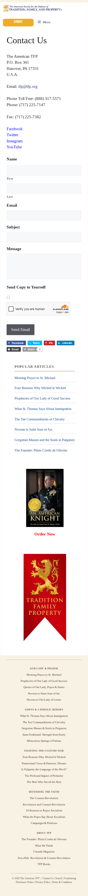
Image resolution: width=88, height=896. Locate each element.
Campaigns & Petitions (44, 823)
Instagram (15, 141)
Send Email (20, 329)
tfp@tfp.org (28, 86)
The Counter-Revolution (44, 798)
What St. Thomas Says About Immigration (43, 409)
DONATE (18, 21)
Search (58, 878)
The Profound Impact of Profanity (44, 775)
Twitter (12, 135)
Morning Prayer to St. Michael (35, 377)
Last (10, 196)
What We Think (44, 845)
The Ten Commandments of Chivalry (40, 419)
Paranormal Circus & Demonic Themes (44, 763)
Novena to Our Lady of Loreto (44, 699)
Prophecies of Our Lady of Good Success (42, 398)
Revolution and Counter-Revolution (44, 804)
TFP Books (44, 864)
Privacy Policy (42, 881)
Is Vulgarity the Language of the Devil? (44, 769)
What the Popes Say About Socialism (44, 816)
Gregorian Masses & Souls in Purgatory (44, 728)
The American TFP (22, 56)
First (10, 178)
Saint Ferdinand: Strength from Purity (44, 734)
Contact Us (48, 878)
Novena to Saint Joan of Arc (34, 429)
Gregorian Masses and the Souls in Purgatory (45, 440)
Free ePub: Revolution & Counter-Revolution (44, 858)
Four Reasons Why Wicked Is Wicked (40, 388)
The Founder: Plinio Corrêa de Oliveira (41, 450)
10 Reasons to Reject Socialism (44, 810)
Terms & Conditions (62, 881)
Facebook (15, 129)
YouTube (14, 147)
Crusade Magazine (44, 851)
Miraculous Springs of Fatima (44, 740)
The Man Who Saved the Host (44, 781)
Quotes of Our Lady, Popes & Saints (43, 687)
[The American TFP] (33, 8)
